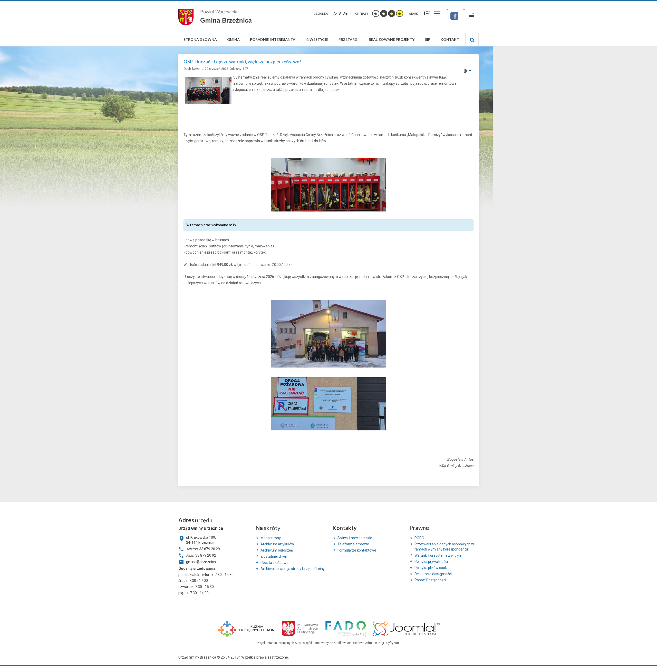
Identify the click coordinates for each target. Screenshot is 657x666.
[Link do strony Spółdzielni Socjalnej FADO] (345, 628)
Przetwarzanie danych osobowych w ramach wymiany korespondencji (444, 546)
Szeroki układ (436, 13)
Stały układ (427, 13)
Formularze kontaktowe (356, 550)
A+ (345, 14)
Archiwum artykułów (277, 544)
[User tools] (467, 71)
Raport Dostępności (430, 580)
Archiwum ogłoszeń (276, 550)
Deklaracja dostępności (433, 574)
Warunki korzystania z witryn (437, 555)
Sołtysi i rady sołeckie (354, 538)
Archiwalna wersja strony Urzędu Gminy (292, 569)
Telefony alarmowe (353, 544)
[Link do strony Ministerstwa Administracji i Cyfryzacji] (300, 628)
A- (335, 14)
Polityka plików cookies (432, 568)
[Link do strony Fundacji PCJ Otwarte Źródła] (406, 628)
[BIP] (469, 16)
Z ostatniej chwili (273, 556)
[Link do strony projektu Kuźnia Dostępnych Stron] (246, 628)
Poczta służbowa (274, 563)
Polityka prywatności (431, 561)
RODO (419, 538)
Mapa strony (270, 538)
